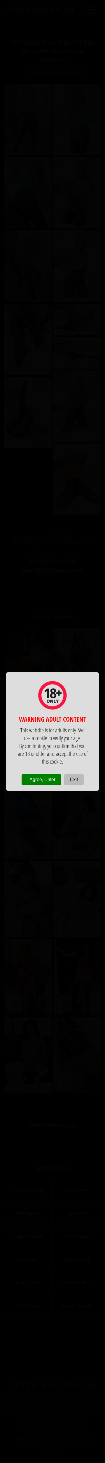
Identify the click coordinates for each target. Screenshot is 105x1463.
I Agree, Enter (41, 779)
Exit (74, 779)
